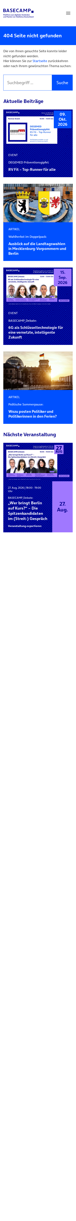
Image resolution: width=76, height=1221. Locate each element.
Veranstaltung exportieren (25, 526)
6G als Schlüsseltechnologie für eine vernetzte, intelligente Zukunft (35, 329)
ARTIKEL (14, 229)
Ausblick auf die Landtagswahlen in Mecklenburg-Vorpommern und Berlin (37, 245)
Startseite (40, 61)
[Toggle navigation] (68, 13)
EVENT (13, 155)
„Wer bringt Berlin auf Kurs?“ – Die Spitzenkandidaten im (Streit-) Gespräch (27, 508)
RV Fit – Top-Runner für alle (32, 166)
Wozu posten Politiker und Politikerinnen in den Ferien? (32, 410)
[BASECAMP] (18, 13)
